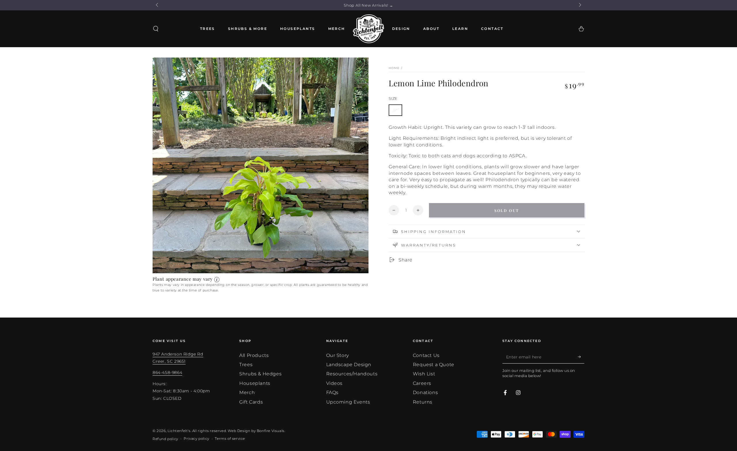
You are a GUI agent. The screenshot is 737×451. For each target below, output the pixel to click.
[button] (155, 28)
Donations (425, 392)
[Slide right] (579, 5)
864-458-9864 (167, 372)
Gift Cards (251, 402)
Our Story (337, 355)
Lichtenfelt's (179, 431)
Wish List (424, 374)
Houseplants (254, 383)
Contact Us (426, 355)
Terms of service (230, 438)
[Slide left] (157, 5)
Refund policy (165, 439)
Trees (245, 364)
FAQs (332, 392)
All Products (254, 355)
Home (394, 68)
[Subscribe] (581, 357)
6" (395, 110)
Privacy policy (196, 438)
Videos (334, 383)
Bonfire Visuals (270, 431)
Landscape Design (349, 364)
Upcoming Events (348, 402)
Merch (247, 392)
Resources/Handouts (352, 374)
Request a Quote (433, 364)
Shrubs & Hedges (260, 374)
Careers (422, 383)
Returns (422, 402)
